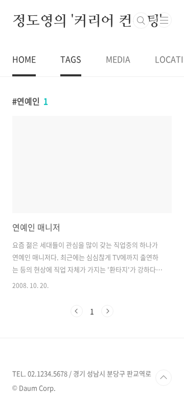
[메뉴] (164, 20)
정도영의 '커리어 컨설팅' (87, 20)
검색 (141, 20)
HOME (24, 59)
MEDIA (118, 59)
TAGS (70, 59)
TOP (163, 377)
